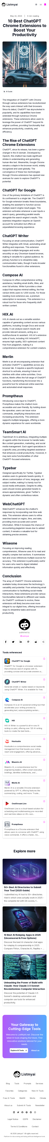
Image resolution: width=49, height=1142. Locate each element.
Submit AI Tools (24, 1105)
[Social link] (5, 641)
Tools (16, 1083)
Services (39, 1083)
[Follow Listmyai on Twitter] (18, 1112)
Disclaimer (37, 1119)
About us (35, 1050)
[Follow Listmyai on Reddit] (31, 1112)
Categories (22, 1091)
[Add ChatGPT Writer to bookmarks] (44, 679)
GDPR (25, 1119)
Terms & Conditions (18, 1126)
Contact (35, 1126)
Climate (43, 1098)
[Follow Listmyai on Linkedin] (14, 1112)
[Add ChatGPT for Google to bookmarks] (44, 658)
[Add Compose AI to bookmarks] (44, 697)
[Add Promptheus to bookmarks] (44, 822)
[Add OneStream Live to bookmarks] (44, 801)
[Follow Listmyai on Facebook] (22, 1112)
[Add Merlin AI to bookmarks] (44, 780)
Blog (8, 1083)
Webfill (22, 1098)
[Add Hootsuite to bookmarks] (44, 739)
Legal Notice (13, 1119)
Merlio (32, 1098)
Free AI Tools (9, 1098)
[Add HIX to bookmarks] (44, 718)
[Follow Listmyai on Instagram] (35, 1112)
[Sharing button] (43, 641)
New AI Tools (38, 1091)
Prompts (27, 1083)
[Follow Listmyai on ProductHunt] (27, 1112)
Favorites (9, 1091)
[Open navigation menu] (40, 4)
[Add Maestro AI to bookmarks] (44, 759)
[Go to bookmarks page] (45, 5)
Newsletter (40, 1105)
